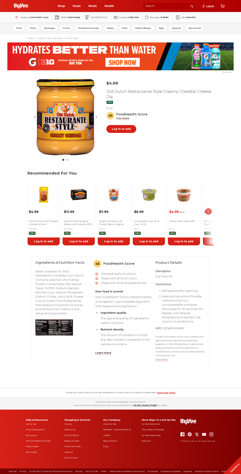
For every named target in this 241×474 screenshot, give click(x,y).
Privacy (23, 471)
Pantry (33, 28)
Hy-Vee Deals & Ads (151, 424)
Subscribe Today (166, 393)
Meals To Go (70, 429)
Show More (161, 359)
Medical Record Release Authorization (127, 471)
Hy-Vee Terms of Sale (145, 405)
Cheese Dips (71, 38)
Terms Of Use (92, 471)
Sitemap (13, 471)
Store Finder (31, 452)
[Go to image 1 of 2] (63, 160)
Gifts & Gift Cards (72, 446)
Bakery (110, 28)
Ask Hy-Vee (31, 424)
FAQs (105, 446)
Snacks (40, 38)
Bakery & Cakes (71, 441)
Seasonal (176, 28)
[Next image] (96, 117)
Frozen (66, 28)
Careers (106, 435)
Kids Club (146, 441)
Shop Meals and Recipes (153, 429)
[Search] (192, 6)
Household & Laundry (88, 28)
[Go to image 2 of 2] (67, 160)
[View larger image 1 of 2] (65, 117)
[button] (122, 118)
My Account (31, 435)
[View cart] (222, 6)
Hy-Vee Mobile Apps (151, 435)
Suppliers (187, 471)
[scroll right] (208, 211)
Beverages (49, 28)
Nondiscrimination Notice (207, 471)
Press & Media (32, 446)
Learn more (103, 352)
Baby (161, 28)
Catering (68, 452)
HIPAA (104, 471)
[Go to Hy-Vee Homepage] (21, 6)
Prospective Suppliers (171, 471)
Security (79, 471)
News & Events (110, 441)
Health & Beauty (143, 28)
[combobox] (169, 6)
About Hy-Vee (109, 424)
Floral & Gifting (71, 435)
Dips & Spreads (54, 38)
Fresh (19, 28)
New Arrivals (195, 28)
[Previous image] (35, 117)
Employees (153, 471)
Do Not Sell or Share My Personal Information (51, 471)
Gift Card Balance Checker (38, 441)
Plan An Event (71, 457)
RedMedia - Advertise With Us (117, 429)
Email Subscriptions (35, 429)
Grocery (68, 424)
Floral (124, 28)
